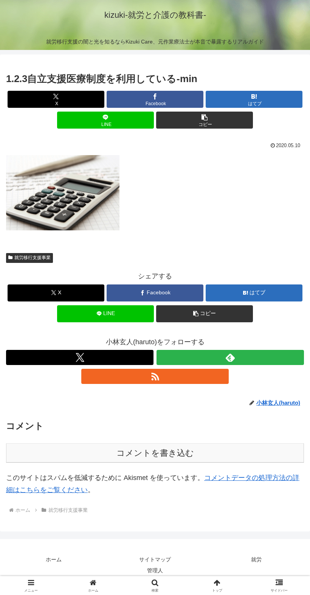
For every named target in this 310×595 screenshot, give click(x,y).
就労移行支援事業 (32, 257)
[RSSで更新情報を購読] (155, 376)
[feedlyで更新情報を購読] (230, 357)
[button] (204, 120)
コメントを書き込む (155, 453)
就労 (256, 559)
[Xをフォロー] (79, 357)
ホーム (54, 559)
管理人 (155, 570)
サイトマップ (155, 559)
